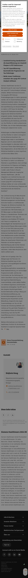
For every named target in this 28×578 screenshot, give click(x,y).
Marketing (19, 41)
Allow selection (12, 35)
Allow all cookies (12, 30)
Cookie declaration (7, 46)
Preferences (20, 39)
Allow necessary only (12, 33)
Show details (16, 46)
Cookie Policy (9, 25)
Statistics (7, 41)
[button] (25, 565)
